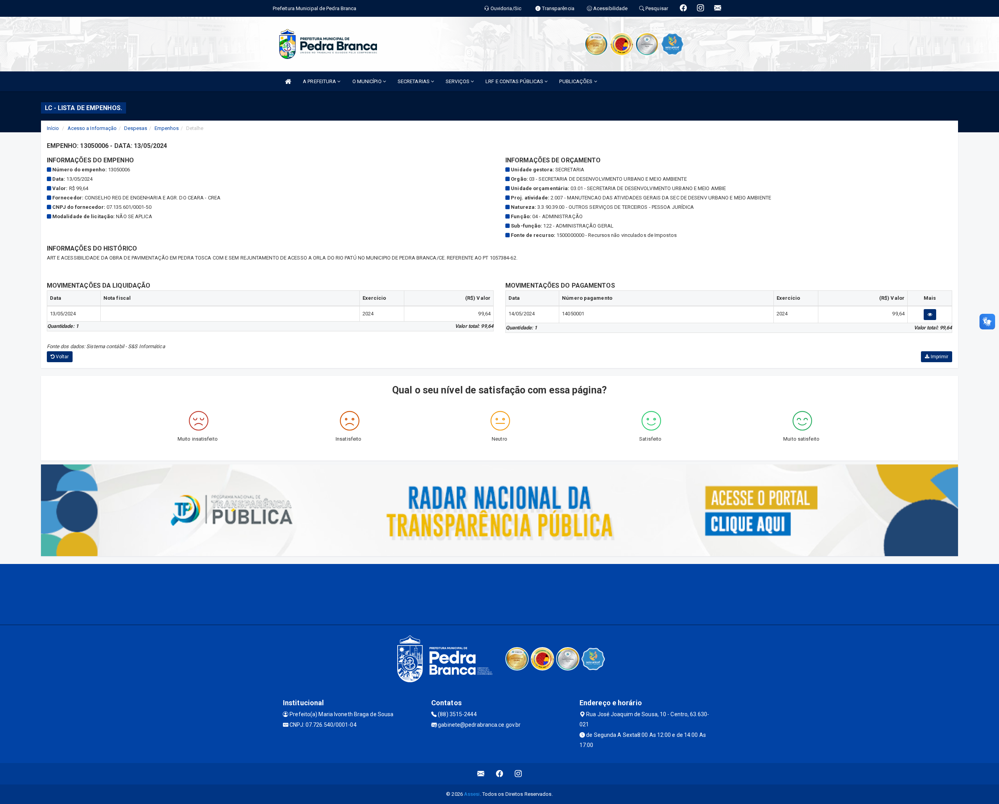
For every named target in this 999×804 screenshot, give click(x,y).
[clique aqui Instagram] (518, 774)
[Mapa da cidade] (499, 593)
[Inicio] (288, 81)
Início (53, 128)
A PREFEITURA (320, 81)
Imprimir (938, 356)
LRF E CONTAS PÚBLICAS (514, 81)
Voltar (62, 356)
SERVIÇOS (458, 81)
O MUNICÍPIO (367, 81)
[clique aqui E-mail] (481, 774)
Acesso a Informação (92, 128)
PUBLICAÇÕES (576, 81)
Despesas (136, 128)
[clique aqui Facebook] (500, 774)
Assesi (472, 794)
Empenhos (167, 128)
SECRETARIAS (414, 81)
